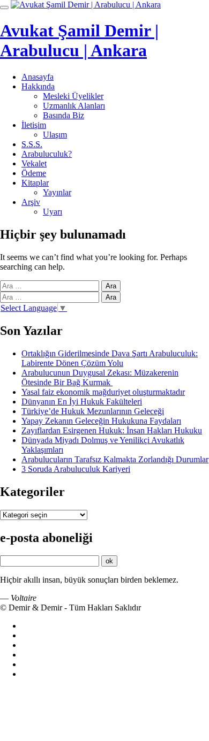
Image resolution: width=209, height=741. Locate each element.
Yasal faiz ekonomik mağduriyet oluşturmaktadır (103, 391)
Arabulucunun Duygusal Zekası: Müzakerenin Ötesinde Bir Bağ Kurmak (99, 377)
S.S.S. (31, 144)
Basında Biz (63, 115)
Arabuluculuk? (46, 153)
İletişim (33, 124)
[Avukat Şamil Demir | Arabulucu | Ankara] (86, 4)
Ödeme (33, 173)
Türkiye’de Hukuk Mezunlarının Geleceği (92, 411)
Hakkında (38, 86)
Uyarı (52, 211)
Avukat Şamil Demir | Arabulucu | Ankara (79, 40)
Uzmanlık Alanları (74, 105)
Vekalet (34, 163)
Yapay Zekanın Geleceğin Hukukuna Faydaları (101, 420)
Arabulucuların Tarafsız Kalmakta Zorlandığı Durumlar (114, 459)
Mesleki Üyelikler (73, 96)
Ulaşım (55, 134)
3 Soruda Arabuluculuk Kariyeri (75, 468)
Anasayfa (37, 76)
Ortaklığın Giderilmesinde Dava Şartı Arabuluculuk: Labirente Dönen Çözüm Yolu (109, 358)
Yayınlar (57, 192)
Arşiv (30, 202)
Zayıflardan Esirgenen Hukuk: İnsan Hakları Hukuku (111, 430)
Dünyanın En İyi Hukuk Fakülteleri (81, 401)
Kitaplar (35, 182)
